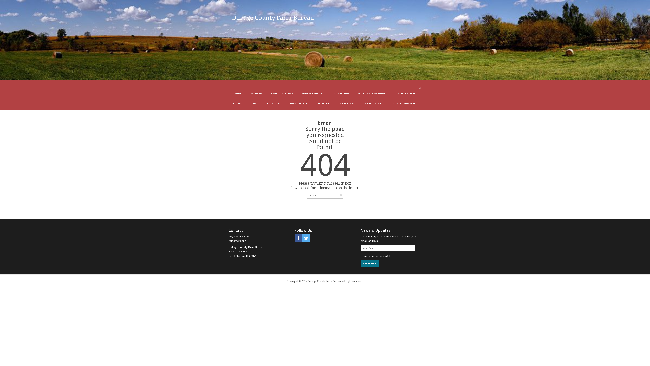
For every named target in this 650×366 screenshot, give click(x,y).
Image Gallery (299, 103)
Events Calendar (282, 93)
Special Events (373, 103)
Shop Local (274, 103)
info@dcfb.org (237, 240)
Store (254, 103)
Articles (323, 103)
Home (238, 93)
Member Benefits (313, 93)
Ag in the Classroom (371, 93)
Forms (237, 103)
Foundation (341, 93)
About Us (256, 93)
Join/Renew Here (404, 93)
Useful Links (346, 103)
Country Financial (404, 103)
